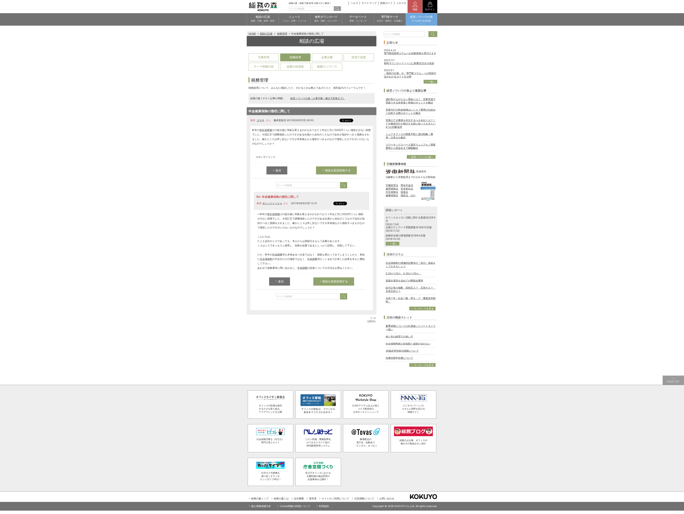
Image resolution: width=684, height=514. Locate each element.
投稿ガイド (386, 2)
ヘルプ (354, 2)
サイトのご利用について (335, 498)
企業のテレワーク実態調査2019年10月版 (409, 227)
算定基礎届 (266, 129)
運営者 (313, 498)
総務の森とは (281, 498)
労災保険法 (392, 191)
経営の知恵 (359, 57)
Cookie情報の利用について (295, 506)
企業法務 (327, 57)
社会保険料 (266, 258)
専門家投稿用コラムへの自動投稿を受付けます (410, 53)
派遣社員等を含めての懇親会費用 (404, 280)
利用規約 (324, 506)
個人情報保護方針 (261, 506)
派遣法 (404, 191)
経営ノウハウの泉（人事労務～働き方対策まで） (317, 98)
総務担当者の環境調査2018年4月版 (406, 235)
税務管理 (282, 33)
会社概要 (299, 498)
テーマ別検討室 (264, 66)
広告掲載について (364, 498)
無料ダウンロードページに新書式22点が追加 (409, 63)
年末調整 (277, 254)
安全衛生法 (407, 188)
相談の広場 (266, 33)
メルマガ (401, 2)
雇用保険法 (392, 188)
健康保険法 (392, 195)
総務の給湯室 (295, 66)
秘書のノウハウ (327, 66)
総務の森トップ (260, 498)
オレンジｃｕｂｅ (272, 203)
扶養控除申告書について (399, 357)
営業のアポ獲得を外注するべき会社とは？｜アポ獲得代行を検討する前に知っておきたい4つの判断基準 (411, 123)
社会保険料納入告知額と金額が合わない (408, 343)
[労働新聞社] (401, 171)
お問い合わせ (386, 498)
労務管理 (263, 57)
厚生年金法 (407, 185)
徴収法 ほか (408, 195)
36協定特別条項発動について (402, 350)
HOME (252, 33)
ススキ (260, 120)
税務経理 (295, 57)
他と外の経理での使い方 (399, 336)
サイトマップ (369, 2)
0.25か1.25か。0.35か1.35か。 (403, 273)
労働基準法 (392, 185)
